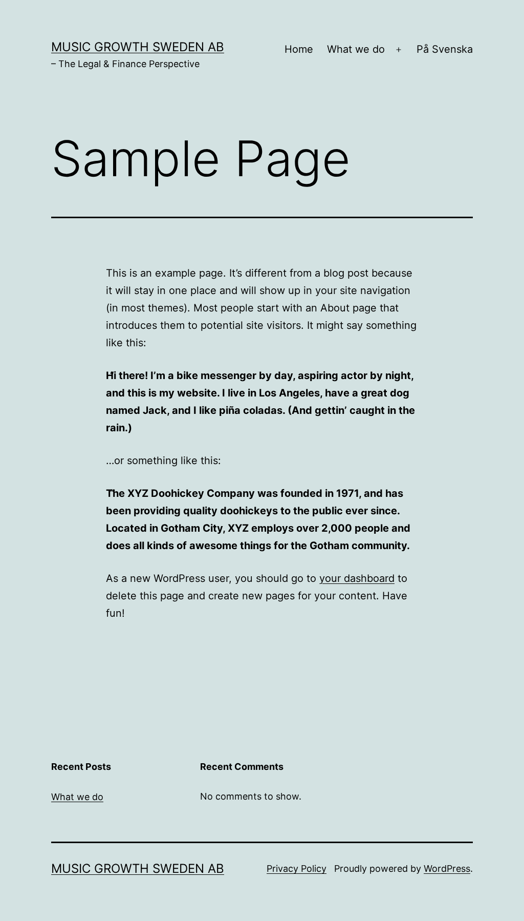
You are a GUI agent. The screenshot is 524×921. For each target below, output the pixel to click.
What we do (356, 49)
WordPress (447, 868)
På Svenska (445, 49)
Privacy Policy (296, 868)
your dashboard (357, 578)
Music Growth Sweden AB (137, 46)
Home (299, 49)
